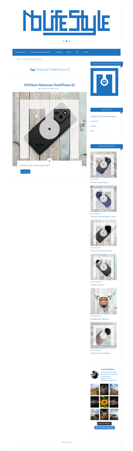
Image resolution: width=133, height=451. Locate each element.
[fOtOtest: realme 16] (104, 267)
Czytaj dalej (25, 172)
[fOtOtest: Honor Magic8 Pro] (104, 335)
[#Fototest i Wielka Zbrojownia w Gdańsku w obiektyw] (104, 414)
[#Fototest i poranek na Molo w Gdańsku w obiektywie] (114, 389)
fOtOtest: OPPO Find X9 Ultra (101, 251)
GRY (77, 52)
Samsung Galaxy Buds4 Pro (100, 319)
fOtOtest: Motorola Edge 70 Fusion (103, 216)
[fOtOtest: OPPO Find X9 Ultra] (104, 233)
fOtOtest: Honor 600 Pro (99, 182)
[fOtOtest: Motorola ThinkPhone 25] (49, 129)
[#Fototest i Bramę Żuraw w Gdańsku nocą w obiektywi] (114, 402)
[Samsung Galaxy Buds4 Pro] (104, 301)
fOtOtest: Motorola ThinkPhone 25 (49, 85)
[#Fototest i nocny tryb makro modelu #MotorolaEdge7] (104, 402)
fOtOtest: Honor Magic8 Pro (101, 353)
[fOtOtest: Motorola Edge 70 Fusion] (104, 199)
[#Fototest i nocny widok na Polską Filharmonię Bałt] (95, 402)
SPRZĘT (69, 52)
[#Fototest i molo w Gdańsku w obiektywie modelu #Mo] (95, 389)
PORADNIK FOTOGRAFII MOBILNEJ (41, 52)
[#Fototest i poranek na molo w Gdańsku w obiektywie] (114, 414)
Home (18, 59)
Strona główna (20, 52)
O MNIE (85, 52)
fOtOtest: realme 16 (98, 285)
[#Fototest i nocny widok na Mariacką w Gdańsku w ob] (104, 389)
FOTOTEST (59, 52)
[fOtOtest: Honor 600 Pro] (104, 164)
